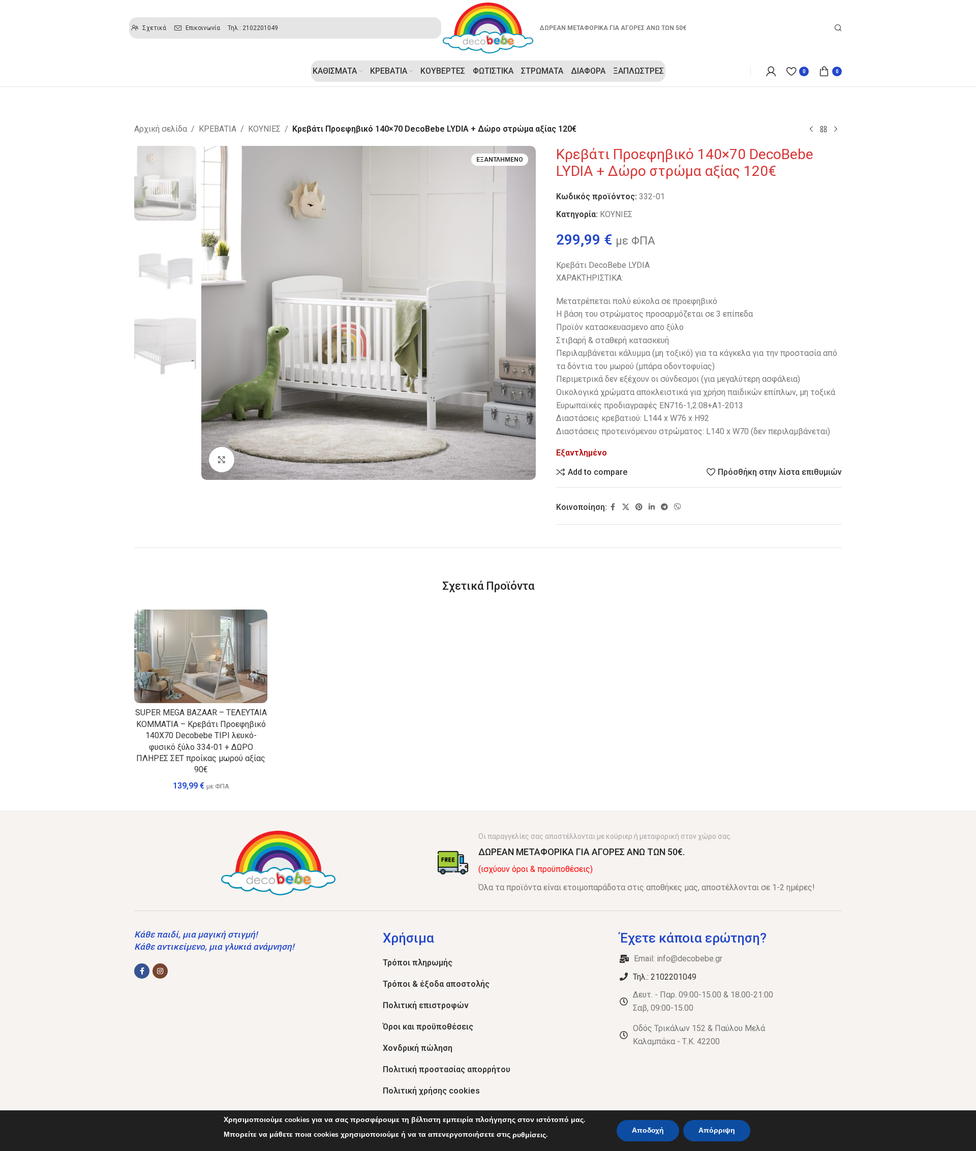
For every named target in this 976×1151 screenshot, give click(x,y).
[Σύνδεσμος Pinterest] (639, 507)
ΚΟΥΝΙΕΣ (264, 129)
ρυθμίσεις (529, 1135)
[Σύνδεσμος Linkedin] (652, 507)
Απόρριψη (716, 1130)
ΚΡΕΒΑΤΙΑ (217, 129)
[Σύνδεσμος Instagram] (160, 971)
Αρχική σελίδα (160, 129)
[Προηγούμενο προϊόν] (811, 130)
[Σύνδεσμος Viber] (677, 507)
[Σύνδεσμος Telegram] (664, 507)
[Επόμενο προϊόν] (836, 130)
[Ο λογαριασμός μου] (771, 71)
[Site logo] (488, 27)
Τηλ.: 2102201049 (664, 977)
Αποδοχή (648, 1130)
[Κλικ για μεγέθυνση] (221, 459)
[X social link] (625, 507)
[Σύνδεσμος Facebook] (613, 507)
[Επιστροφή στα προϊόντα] (823, 130)
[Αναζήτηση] (838, 28)
